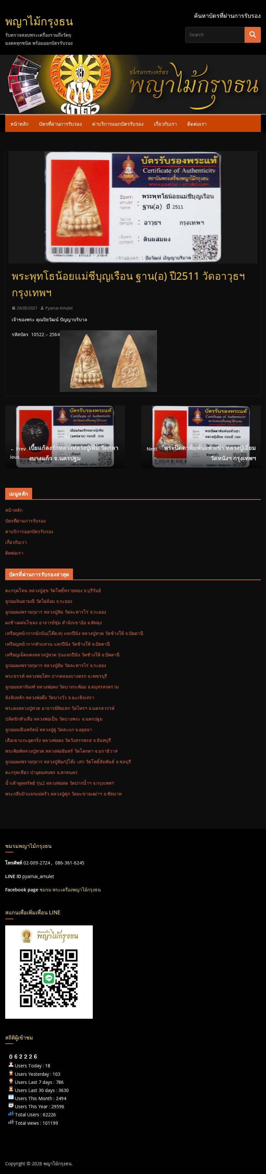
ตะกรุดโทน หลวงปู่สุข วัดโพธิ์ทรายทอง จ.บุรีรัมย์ (53, 590)
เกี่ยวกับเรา (165, 124)
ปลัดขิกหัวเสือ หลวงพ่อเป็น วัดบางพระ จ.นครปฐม (54, 719)
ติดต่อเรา (197, 124)
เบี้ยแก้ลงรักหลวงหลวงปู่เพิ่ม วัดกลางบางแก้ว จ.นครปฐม (64, 453)
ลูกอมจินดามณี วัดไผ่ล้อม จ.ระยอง (38, 601)
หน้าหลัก (19, 124)
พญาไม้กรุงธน (39, 21)
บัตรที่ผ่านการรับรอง (60, 124)
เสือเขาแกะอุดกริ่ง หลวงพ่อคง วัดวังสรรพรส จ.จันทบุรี (58, 740)
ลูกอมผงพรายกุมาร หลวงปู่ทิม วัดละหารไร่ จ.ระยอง (55, 612)
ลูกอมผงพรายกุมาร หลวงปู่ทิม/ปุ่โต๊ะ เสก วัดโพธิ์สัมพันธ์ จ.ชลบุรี (68, 761)
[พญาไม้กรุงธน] (133, 59)
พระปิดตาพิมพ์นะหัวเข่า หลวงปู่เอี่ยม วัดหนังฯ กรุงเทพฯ (201, 453)
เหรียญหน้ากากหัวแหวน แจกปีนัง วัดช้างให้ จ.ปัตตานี (57, 644)
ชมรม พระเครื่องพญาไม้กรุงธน (70, 889)
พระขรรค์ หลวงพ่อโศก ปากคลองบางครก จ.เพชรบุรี (56, 676)
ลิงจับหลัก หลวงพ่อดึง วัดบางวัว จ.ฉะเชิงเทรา (49, 697)
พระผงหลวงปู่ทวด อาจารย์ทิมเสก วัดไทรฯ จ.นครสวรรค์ (60, 708)
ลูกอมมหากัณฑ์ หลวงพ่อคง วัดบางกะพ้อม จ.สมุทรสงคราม (62, 687)
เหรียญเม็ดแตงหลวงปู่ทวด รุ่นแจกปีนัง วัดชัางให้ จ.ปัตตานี (62, 655)
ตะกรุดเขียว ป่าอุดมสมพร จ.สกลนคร (41, 772)
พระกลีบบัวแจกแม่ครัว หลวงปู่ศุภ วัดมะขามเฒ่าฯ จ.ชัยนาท (63, 794)
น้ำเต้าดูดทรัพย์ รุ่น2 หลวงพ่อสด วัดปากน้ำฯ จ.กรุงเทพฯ (59, 783)
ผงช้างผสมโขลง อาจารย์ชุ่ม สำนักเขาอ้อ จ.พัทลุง (53, 622)
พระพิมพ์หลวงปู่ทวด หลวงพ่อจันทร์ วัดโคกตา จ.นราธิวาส (61, 751)
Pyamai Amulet (59, 308)
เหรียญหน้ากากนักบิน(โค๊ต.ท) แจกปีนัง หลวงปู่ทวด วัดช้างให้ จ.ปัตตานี (74, 633)
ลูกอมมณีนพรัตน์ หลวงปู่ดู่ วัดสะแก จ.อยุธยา (48, 729)
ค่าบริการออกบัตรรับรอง (117, 124)
